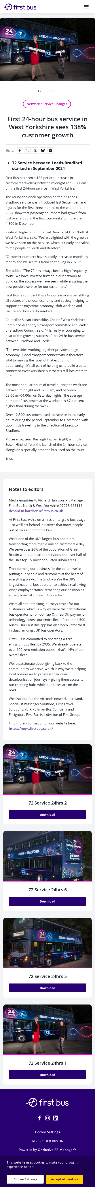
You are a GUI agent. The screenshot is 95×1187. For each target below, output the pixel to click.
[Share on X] (35, 150)
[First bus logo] (47, 1102)
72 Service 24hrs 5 (47, 976)
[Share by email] (50, 150)
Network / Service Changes (47, 104)
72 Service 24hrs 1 (47, 1063)
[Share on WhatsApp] (28, 150)
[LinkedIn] (55, 1118)
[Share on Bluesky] (43, 150)
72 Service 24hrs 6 (47, 890)
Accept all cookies (64, 1179)
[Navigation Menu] (86, 6)
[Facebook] (39, 1118)
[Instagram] (47, 1118)
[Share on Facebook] (20, 150)
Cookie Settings (47, 1132)
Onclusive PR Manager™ (57, 1149)
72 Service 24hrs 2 (47, 803)
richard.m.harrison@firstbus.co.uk (36, 511)
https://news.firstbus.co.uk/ (31, 728)
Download (47, 814)
